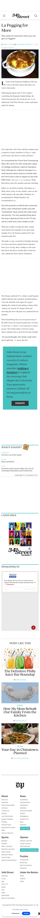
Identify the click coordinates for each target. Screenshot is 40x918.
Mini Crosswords (26, 865)
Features (4, 876)
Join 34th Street (7, 816)
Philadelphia (24, 816)
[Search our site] (35, 15)
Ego (2, 881)
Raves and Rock (7, 462)
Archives (4, 808)
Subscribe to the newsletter (26, 475)
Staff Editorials (25, 846)
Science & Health (26, 811)
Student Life (24, 819)
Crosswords (24, 860)
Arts (3, 466)
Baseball (4, 841)
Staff (3, 830)
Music (3, 887)
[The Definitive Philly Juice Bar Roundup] (20, 658)
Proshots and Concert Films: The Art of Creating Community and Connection (17, 470)
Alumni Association (8, 805)
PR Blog (4, 822)
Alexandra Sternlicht (25, 44)
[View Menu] (4, 15)
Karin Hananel (21, 680)
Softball (4, 844)
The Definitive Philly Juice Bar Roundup (20, 673)
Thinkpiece (5, 453)
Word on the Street (8, 898)
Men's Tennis (5, 852)
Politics (22, 813)
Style (20, 705)
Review (4, 459)
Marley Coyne (8, 44)
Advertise (4, 802)
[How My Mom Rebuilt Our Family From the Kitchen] (20, 692)
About (4, 796)
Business (23, 825)
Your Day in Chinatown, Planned (20, 751)
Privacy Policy (6, 825)
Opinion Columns (26, 841)
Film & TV (4, 884)
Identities (23, 808)
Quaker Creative (7, 819)
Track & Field (5, 857)
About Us (4, 800)
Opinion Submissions (29, 850)
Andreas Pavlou (21, 721)
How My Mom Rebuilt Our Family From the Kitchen (20, 712)
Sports (5, 837)
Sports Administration (9, 860)
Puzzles (24, 856)
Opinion (24, 837)
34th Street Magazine (21, 758)
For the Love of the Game (11, 455)
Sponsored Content (8, 827)
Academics (24, 800)
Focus (3, 879)
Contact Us (5, 811)
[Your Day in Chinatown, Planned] (20, 733)
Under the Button (29, 872)
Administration (25, 802)
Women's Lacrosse (8, 849)
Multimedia (5, 895)
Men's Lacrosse (6, 846)
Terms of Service (7, 833)
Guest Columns (25, 844)
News (23, 796)
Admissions (24, 805)
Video (22, 881)
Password (23, 868)
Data (21, 822)
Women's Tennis (7, 855)
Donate (20, 403)
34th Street (7, 872)
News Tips (25, 828)
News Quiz (23, 863)
